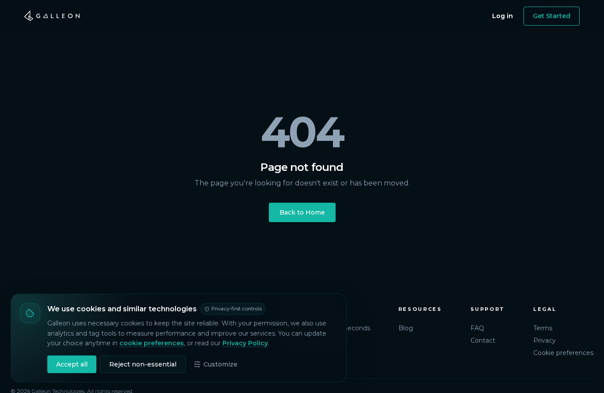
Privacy (544, 340)
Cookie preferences (563, 353)
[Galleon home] (52, 16)
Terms (542, 328)
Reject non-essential (142, 364)
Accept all (72, 364)
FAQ (477, 328)
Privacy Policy (245, 343)
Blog (405, 328)
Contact (482, 340)
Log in (502, 16)
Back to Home (302, 212)
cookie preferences (151, 343)
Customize (220, 364)
